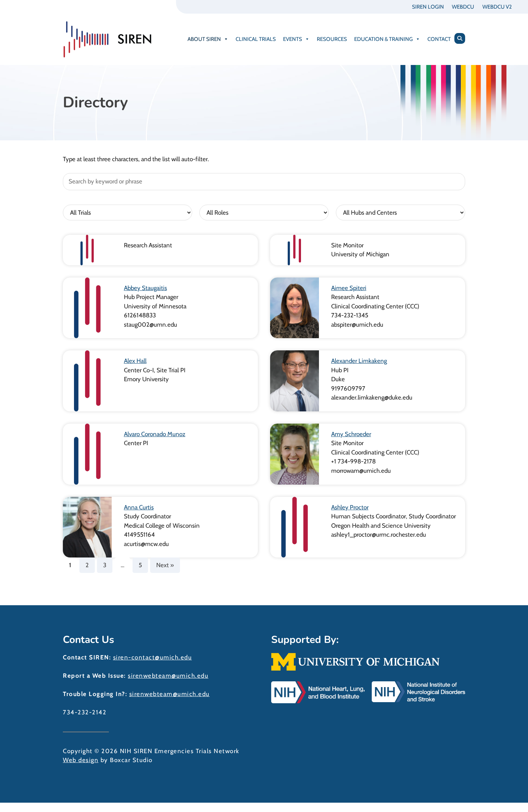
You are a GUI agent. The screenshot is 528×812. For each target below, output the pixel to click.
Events (292, 39)
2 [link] (87, 565)
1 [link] (70, 565)
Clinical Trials (256, 39)
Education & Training (383, 39)
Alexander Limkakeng (359, 360)
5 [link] (140, 565)
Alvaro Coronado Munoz (154, 434)
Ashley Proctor (350, 507)
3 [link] (104, 565)
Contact (439, 39)
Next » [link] (165, 565)
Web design (80, 760)
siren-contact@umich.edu (152, 657)
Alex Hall (135, 360)
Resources (332, 39)
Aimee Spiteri (348, 287)
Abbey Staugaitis (145, 287)
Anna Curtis (139, 507)
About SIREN (204, 39)
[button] (459, 38)
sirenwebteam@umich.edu (168, 675)
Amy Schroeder (351, 434)
